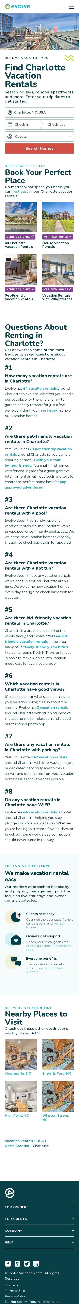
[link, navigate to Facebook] (8, 1263)
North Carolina (17, 1146)
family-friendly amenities (45, 647)
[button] (39, 136)
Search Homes (39, 148)
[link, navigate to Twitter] (26, 1263)
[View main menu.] (71, 7)
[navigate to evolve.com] (10, 1193)
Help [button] (9, 1242)
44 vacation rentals (40, 388)
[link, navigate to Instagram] (17, 1263)
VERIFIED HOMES (18, 236)
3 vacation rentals (52, 708)
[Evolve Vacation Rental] (17, 7)
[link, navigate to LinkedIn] (36, 1263)
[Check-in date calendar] (10, 125)
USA (40, 1141)
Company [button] (13, 1230)
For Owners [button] (17, 1207)
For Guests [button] (16, 1219)
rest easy (20, 191)
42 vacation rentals (50, 757)
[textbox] (39, 112)
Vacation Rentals (19, 1141)
